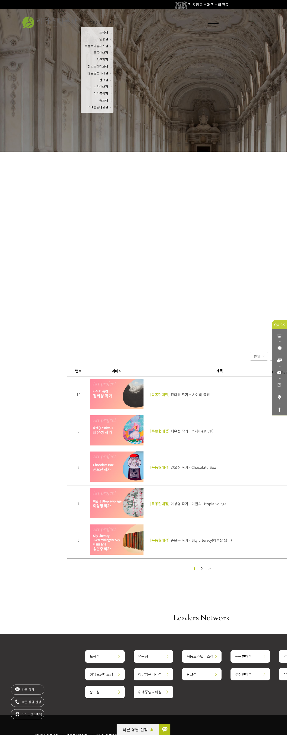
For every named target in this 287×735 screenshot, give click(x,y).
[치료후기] (279, 384)
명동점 (103, 39)
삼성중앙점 (100, 93)
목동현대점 (100, 52)
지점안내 (96, 22)
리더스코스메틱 (31, 714)
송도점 (103, 100)
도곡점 (103, 32)
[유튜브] (279, 372)
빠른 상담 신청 (136, 729)
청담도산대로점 (98, 66)
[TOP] (279, 409)
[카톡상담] (279, 347)
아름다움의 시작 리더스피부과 (49, 22)
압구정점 (102, 59)
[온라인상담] (279, 335)
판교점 (103, 80)
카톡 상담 (27, 689)
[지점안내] (279, 397)
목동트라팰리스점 (96, 46)
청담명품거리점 (98, 73)
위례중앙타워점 (98, 107)
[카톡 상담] (164, 729)
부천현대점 (100, 86)
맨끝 (209, 568)
